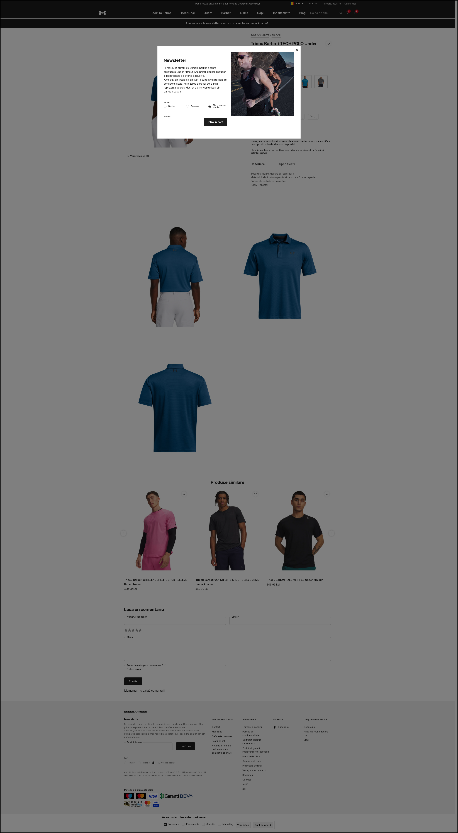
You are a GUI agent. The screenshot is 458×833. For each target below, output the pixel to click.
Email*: (167, 117)
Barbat (171, 106)
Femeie (195, 106)
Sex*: (167, 103)
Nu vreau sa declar (219, 106)
